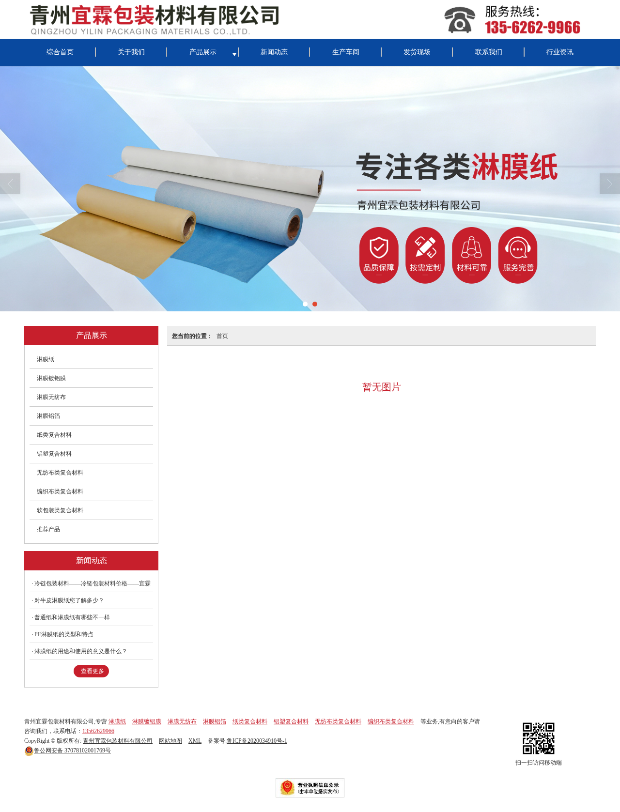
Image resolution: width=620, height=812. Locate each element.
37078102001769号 (72, 750)
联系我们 (488, 52)
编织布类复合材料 (60, 491)
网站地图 (170, 740)
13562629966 (98, 731)
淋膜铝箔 (48, 416)
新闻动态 (274, 52)
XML (195, 740)
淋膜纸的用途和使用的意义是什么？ (80, 651)
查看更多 (92, 671)
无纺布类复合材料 (60, 472)
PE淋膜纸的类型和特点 (63, 634)
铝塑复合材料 (54, 453)
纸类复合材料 (54, 434)
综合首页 (60, 52)
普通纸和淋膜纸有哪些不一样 (72, 617)
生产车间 (345, 52)
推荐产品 (48, 529)
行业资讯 (560, 52)
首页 (222, 335)
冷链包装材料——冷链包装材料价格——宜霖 (92, 583)
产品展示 (203, 52)
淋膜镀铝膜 (51, 378)
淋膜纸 (45, 359)
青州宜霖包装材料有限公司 (118, 740)
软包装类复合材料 (60, 510)
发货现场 (417, 52)
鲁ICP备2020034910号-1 (257, 740)
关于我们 (131, 52)
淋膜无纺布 (51, 397)
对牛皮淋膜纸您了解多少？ (69, 600)
